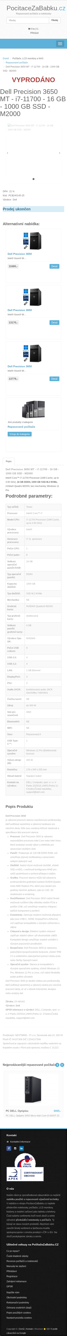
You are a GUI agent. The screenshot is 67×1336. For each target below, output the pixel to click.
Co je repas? (13, 1251)
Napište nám (13, 1292)
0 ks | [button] (34, 29)
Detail (54, 266)
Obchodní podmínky (17, 1297)
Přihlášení (12, 1271)
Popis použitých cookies (19, 1312)
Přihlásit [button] (34, 33)
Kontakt (29, 1329)
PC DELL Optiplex (17, 1110)
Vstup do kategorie (19, 434)
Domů (6, 58)
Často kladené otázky (17, 1256)
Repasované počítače (17, 62)
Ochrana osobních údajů (19, 1307)
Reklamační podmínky (18, 1302)
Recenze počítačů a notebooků (22, 1261)
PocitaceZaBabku (36, 8)
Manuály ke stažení (16, 1266)
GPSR (10, 1286)
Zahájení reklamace (17, 1281)
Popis (9, 461)
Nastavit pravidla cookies (19, 1318)
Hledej (54, 20)
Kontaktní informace (20, 1141)
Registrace (12, 1276)
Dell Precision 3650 (20, 253)
